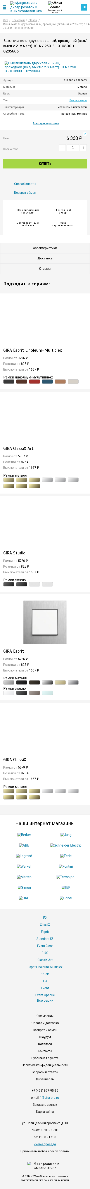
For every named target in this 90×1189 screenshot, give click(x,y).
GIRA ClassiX (14, 759)
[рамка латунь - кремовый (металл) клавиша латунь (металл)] (34, 486)
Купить (45, 163)
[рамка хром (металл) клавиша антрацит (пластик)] (47, 682)
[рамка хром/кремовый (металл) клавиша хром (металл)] (73, 480)
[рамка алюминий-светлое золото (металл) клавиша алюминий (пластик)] (60, 682)
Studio (45, 974)
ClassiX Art (45, 960)
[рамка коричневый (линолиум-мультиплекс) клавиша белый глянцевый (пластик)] (21, 381)
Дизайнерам (45, 1079)
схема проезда (45, 1144)
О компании (45, 1016)
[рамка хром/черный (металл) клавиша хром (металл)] (60, 480)
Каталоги (45, 1044)
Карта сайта (45, 1111)
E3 (45, 981)
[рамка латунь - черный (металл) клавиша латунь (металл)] (21, 486)
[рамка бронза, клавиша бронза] (45, 420)
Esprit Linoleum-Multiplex (45, 967)
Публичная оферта (45, 1058)
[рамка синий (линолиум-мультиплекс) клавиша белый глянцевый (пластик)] (47, 381)
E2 (45, 917)
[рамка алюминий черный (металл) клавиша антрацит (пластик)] (21, 682)
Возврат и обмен (45, 1030)
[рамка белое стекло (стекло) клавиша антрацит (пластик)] (34, 584)
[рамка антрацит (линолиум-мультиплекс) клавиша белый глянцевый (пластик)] (8, 381)
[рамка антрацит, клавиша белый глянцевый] (45, 321)
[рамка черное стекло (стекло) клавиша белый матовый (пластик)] (21, 693)
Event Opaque (45, 995)
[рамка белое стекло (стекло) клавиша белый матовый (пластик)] (8, 693)
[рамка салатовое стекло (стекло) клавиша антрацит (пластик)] (47, 693)
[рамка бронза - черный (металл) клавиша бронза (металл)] (21, 480)
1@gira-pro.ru (49, 1097)
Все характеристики (46, 123)
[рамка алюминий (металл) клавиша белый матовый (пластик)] (8, 682)
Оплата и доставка (45, 1023)
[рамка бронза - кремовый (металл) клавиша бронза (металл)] (34, 480)
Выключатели (78, 100)
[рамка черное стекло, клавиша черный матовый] (45, 524)
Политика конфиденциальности (45, 1065)
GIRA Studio (14, 553)
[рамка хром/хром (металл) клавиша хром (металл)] (47, 480)
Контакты (45, 1051)
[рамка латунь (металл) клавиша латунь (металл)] (8, 486)
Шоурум (45, 1037)
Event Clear (45, 946)
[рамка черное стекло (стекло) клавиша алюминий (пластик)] (21, 584)
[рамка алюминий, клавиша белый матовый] (45, 622)
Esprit (45, 932)
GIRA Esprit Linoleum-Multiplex (32, 350)
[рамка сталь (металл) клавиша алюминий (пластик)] (73, 682)
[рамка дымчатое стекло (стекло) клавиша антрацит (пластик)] (34, 693)
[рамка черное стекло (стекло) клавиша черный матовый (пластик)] (8, 584)
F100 (45, 953)
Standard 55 (45, 939)
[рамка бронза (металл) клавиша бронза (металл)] (8, 480)
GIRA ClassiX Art (18, 448)
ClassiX (45, 925)
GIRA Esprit (13, 651)
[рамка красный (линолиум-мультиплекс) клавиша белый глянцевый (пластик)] (34, 381)
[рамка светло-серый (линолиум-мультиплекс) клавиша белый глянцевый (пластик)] (73, 381)
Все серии (45, 1000)
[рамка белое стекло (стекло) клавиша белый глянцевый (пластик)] (47, 584)
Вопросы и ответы (45, 1072)
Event (45, 988)
